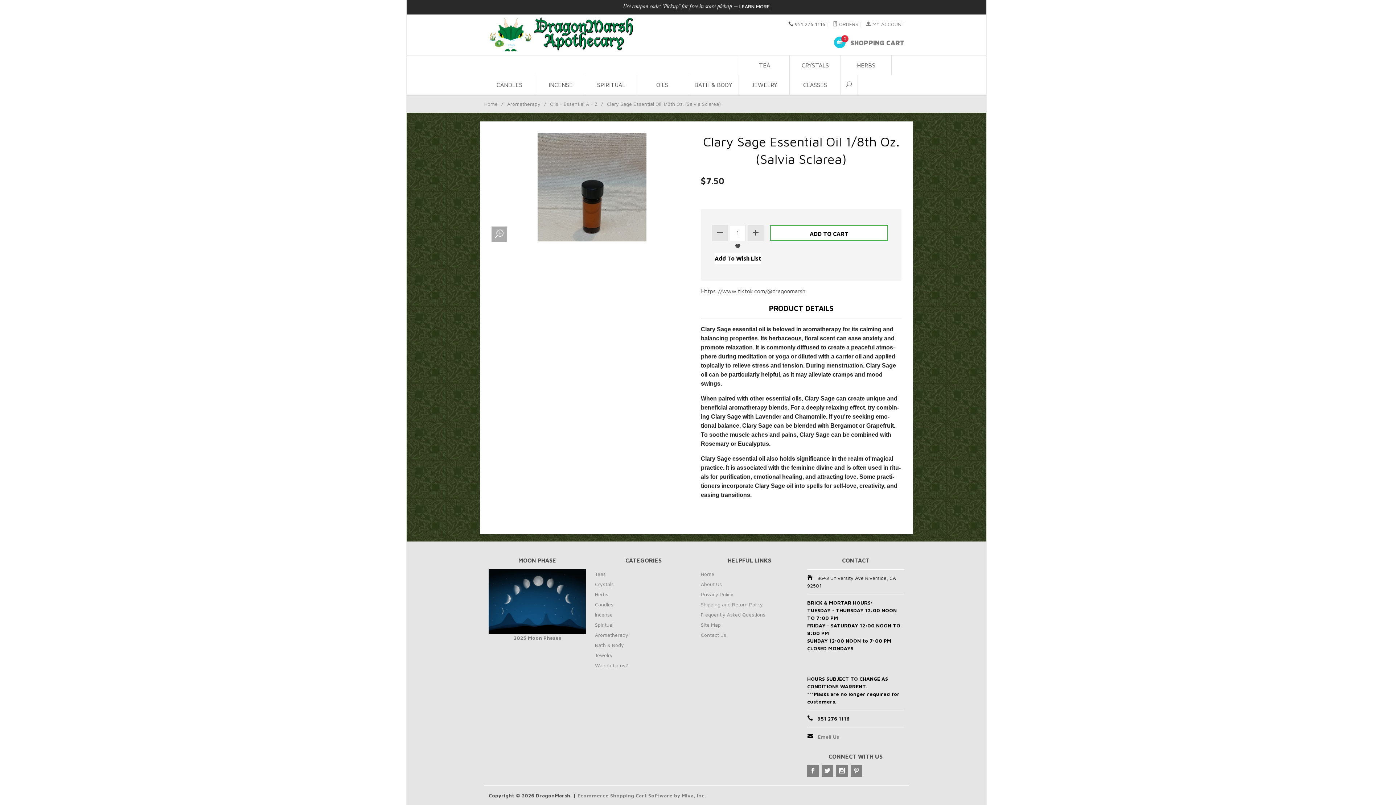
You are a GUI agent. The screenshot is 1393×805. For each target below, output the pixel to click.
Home (491, 104)
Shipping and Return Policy (732, 604)
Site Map (711, 625)
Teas (600, 574)
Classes (815, 85)
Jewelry (764, 85)
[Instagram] (842, 771)
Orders (848, 24)
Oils (662, 85)
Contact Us (713, 635)
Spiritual (611, 85)
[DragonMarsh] (611, 35)
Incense (560, 85)
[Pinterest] (856, 771)
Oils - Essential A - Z (573, 104)
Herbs (866, 65)
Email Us (828, 737)
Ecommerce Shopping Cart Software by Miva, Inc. (642, 795)
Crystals (815, 65)
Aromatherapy (524, 104)
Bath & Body (713, 85)
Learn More (754, 6)
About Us (711, 584)
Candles (509, 85)
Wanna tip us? (611, 665)
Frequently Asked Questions (733, 614)
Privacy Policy (717, 594)
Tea (764, 65)
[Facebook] (813, 771)
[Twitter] (827, 771)
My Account (887, 24)
